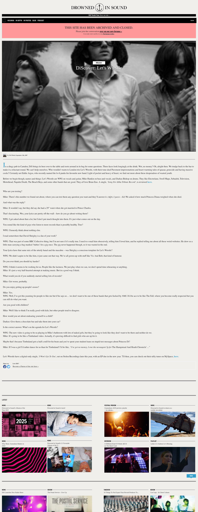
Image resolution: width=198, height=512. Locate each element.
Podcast (41, 20)
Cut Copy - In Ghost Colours (159, 492)
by (11, 155)
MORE (191, 476)
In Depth (19, 20)
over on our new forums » (111, 31)
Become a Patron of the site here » (26, 366)
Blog (34, 20)
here (149, 181)
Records (11, 20)
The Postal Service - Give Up (57, 492)
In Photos (27, 20)
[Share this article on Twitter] (8, 366)
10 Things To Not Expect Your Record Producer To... (121, 492)
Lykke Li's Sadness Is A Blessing (161, 444)
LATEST (4, 400)
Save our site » (99, 15)
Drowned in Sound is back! (56, 408)
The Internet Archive (108, 34)
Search (192, 20)
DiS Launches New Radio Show (12, 492)
